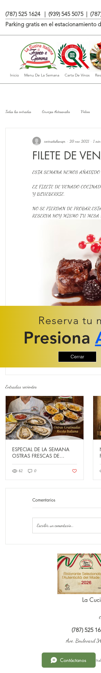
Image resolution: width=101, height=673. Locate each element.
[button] (77, 356)
